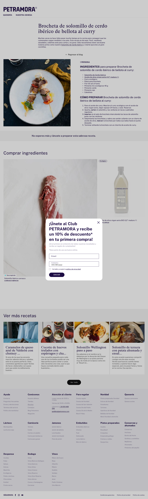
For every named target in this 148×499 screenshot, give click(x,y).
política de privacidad (73, 269)
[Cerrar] (98, 222)
